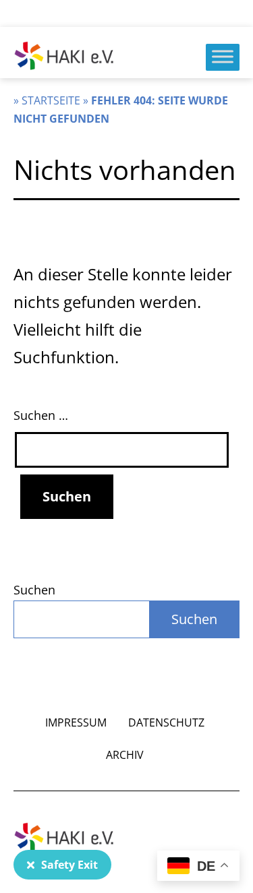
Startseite (51, 100)
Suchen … (40, 415)
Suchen (34, 590)
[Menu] (222, 56)
